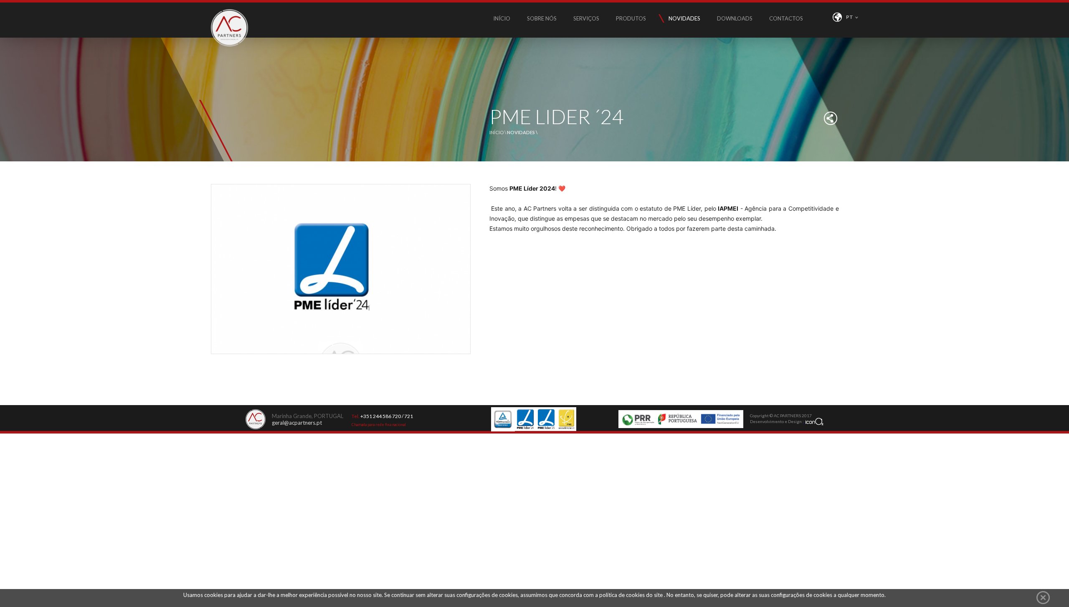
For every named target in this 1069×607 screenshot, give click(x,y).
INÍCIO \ (498, 132)
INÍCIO (501, 18)
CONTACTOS (786, 18)
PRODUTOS (631, 18)
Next (463, 364)
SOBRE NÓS (542, 18)
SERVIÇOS (586, 18)
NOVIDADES (684, 18)
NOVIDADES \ (522, 132)
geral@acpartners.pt (297, 422)
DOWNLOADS (734, 18)
